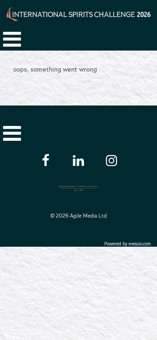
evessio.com (139, 243)
